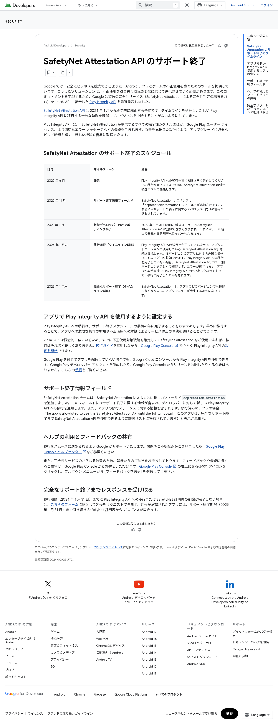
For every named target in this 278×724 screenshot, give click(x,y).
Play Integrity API (102, 102)
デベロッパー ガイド (201, 643)
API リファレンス (198, 650)
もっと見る (86, 5)
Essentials (53, 5)
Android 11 (149, 673)
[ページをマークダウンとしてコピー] (63, 72)
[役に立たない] (226, 45)
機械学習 (57, 639)
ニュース (11, 663)
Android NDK (196, 664)
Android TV (104, 659)
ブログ (9, 670)
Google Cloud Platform (130, 694)
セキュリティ (14, 649)
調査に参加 (240, 656)
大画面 (100, 632)
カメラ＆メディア (63, 653)
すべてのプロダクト (169, 694)
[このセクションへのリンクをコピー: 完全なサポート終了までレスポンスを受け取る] (157, 490)
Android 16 (149, 639)
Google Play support (246, 649)
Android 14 (149, 653)
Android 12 (149, 666)
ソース (9, 656)
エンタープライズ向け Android (20, 640)
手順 (78, 370)
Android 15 (149, 646)
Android (11, 632)
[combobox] (158, 5)
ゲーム (55, 632)
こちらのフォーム (64, 505)
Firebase (100, 694)
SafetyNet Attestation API (64, 111)
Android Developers (56, 45)
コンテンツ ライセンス (108, 547)
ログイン (266, 5)
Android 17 (149, 632)
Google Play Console (157, 346)
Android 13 (149, 659)
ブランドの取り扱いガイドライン (70, 713)
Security (13, 21)
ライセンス (35, 713)
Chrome (79, 694)
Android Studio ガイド (202, 636)
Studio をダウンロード (202, 657)
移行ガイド (104, 346)
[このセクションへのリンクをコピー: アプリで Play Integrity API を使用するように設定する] (176, 317)
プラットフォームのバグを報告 (252, 633)
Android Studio (242, 5)
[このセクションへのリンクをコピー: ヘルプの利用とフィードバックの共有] (136, 437)
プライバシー (60, 659)
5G (53, 666)
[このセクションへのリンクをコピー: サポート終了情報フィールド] (115, 388)
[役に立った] (219, 45)
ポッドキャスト (15, 677)
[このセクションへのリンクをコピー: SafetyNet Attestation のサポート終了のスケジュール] (175, 153)
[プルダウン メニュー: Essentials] (67, 5)
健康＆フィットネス (64, 646)
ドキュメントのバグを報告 (251, 642)
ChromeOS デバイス (110, 646)
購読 (229, 713)
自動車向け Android (109, 653)
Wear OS (102, 639)
